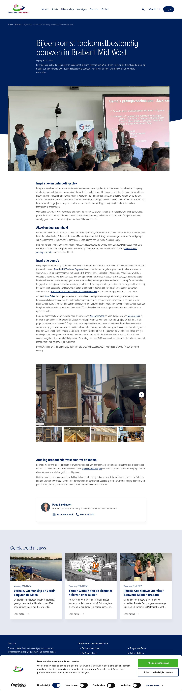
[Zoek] (143, 9)
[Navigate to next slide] (141, 395)
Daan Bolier (50, 296)
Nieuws (18, 24)
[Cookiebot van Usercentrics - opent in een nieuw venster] (18, 685)
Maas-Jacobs (134, 316)
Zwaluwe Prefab (97, 316)
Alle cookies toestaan (158, 663)
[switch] (84, 685)
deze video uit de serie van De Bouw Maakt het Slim (74, 291)
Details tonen (152, 685)
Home (10, 24)
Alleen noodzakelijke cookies (158, 672)
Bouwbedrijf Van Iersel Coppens (68, 269)
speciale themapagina (92, 468)
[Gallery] (91, 394)
